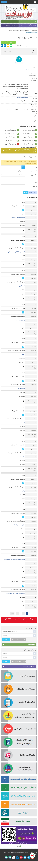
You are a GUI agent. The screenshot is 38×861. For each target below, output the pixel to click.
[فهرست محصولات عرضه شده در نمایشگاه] (19, 689)
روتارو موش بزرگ (21, 457)
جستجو (25, 192)
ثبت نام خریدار (14, 21)
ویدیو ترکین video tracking (18, 320)
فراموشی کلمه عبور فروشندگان (19, 662)
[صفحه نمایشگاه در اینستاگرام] (21, 857)
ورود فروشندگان (32, 25)
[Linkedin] (2, 45)
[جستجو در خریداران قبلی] (19, 729)
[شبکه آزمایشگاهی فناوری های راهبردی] (19, 788)
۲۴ (17, 613)
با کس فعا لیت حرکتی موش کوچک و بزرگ (15, 593)
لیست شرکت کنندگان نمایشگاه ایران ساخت (19, 30)
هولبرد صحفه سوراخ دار (19, 525)
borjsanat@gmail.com (22, 101)
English (4, 2)
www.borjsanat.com (22, 97)
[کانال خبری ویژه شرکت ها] (28, 857)
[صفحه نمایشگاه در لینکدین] (17, 857)
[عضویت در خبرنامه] (19, 676)
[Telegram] (5, 45)
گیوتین (23, 354)
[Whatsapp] (11, 45)
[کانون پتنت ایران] (19, 813)
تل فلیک (23, 423)
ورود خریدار (33, 21)
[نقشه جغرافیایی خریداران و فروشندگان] (19, 716)
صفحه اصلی (34, 30)
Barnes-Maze (21, 389)
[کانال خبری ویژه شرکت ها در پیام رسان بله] (6, 857)
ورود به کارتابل (6, 640)
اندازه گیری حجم (21, 286)
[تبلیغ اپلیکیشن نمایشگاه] (19, 835)
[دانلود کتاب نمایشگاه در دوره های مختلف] (19, 742)
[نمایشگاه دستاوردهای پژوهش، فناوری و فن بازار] (19, 769)
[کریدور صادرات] (19, 796)
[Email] (8, 45)
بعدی (12, 613)
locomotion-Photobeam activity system (14, 559)
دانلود (35, 116)
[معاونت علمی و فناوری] (19, 780)
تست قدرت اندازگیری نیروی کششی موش (15, 252)
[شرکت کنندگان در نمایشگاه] (19, 703)
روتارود (23, 491)
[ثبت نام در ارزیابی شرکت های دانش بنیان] (19, 805)
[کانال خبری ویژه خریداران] (25, 857)
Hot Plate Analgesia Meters (18, 218)
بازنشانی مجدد (32, 193)
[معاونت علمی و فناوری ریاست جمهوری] (13, 857)
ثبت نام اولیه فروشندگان (12, 25)
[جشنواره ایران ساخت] (19, 822)
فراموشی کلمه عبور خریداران (18, 640)
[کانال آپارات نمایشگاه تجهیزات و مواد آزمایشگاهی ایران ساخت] (19, 755)
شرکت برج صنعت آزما (31, 70)
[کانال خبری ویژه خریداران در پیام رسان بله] (9, 857)
